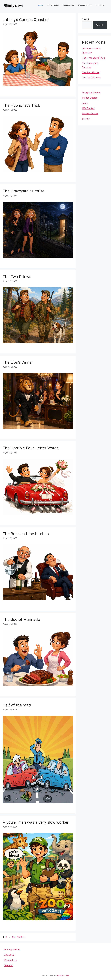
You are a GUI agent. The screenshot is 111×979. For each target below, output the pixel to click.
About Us (9, 955)
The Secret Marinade (21, 619)
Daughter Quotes (84, 5)
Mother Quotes (53, 5)
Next (21, 937)
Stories (86, 118)
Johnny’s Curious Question (26, 19)
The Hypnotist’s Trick (21, 105)
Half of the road (17, 705)
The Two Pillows (17, 276)
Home (40, 5)
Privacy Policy (12, 949)
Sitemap (8, 965)
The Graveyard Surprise (23, 191)
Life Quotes (100, 5)
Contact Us (10, 960)
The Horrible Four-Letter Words (31, 448)
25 (14, 937)
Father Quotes (68, 5)
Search (86, 19)
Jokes (85, 103)
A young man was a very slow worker (36, 822)
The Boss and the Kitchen (26, 533)
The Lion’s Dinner (18, 362)
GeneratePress (63, 975)
